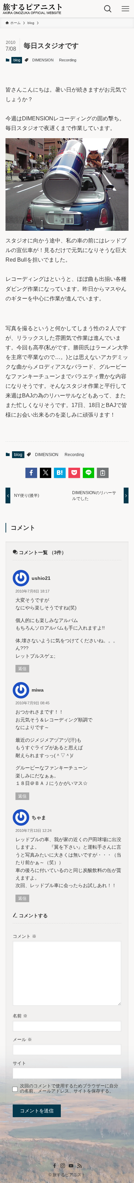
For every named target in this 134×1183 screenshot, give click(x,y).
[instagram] (63, 1166)
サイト (19, 1063)
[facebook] (55, 1166)
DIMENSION (43, 60)
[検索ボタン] (107, 8)
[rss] (79, 1166)
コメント (24, 936)
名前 (20, 1016)
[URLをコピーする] (103, 473)
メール (22, 1039)
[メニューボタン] (125, 8)
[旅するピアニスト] (32, 8)
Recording (67, 60)
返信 (22, 668)
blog (16, 60)
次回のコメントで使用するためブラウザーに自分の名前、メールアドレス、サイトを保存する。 (69, 1089)
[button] (31, 473)
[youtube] (71, 1166)
